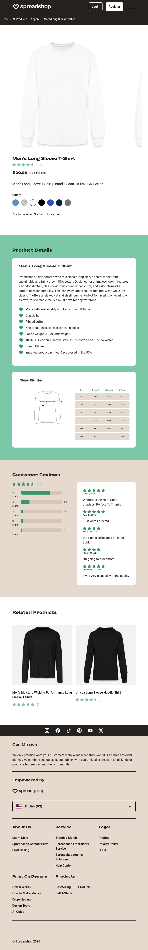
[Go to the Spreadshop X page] (101, 730)
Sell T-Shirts (64, 893)
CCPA (102, 850)
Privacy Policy (108, 844)
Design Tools (21, 905)
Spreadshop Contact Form (30, 844)
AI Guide (18, 912)
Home (5, 19)
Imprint (104, 838)
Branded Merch (66, 838)
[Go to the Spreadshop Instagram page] (47, 730)
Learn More (20, 838)
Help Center (64, 865)
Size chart (53, 214)
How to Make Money (26, 893)
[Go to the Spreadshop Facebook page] (57, 730)
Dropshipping (21, 899)
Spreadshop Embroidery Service (72, 846)
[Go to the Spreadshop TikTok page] (68, 730)
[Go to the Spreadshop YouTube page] (90, 730)
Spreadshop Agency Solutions (69, 857)
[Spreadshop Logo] (31, 7)
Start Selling (20, 850)
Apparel (35, 19)
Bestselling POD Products (73, 887)
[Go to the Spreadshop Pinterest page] (79, 730)
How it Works (21, 887)
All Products (20, 19)
